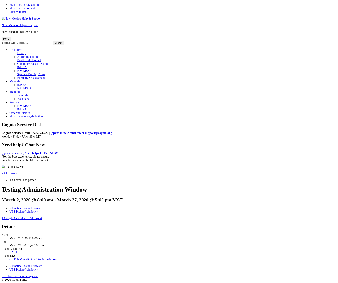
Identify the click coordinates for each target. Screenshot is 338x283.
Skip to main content (22, 8)
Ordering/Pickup (19, 112)
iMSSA (22, 67)
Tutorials (22, 95)
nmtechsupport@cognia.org (81, 133)
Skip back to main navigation (20, 276)
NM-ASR (15, 252)
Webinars (23, 98)
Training (14, 91)
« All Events (9, 173)
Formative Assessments (31, 77)
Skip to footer (17, 11)
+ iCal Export (33, 218)
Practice (14, 102)
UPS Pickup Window (23, 211)
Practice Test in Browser (25, 208)
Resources (15, 49)
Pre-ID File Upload (29, 60)
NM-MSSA (24, 70)
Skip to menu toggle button (26, 116)
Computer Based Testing (32, 63)
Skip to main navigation (24, 4)
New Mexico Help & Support (20, 25)
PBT (34, 259)
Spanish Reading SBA (31, 74)
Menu (6, 38)
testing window (47, 259)
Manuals (14, 81)
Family (21, 53)
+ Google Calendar (13, 218)
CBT (12, 259)
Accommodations (28, 56)
